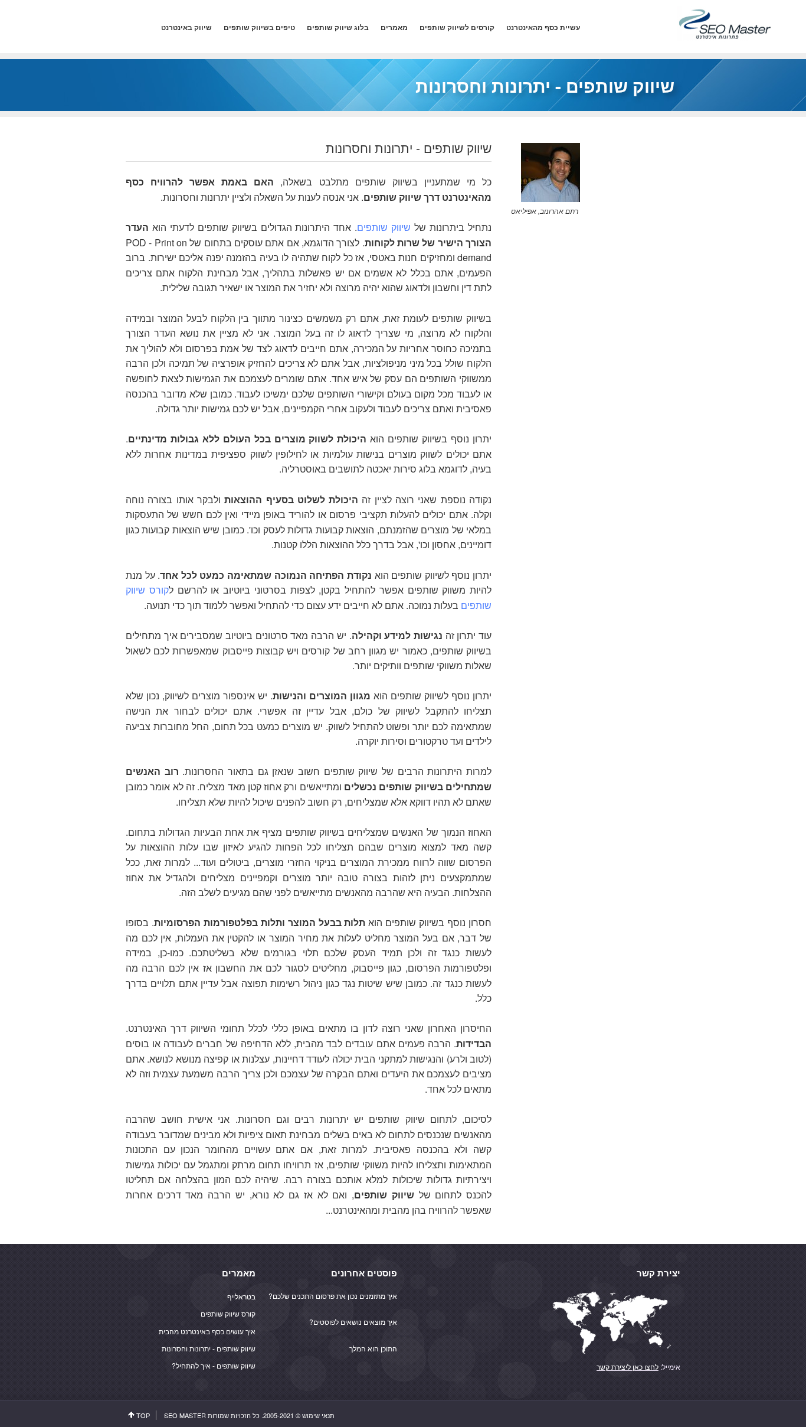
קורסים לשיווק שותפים (457, 28)
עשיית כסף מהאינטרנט (543, 28)
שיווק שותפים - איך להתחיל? (213, 1365)
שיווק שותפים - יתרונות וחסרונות (208, 1348)
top (143, 1415)
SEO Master (185, 1415)
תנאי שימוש (318, 1415)
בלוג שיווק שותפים (338, 28)
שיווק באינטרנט (186, 28)
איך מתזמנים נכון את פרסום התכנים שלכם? (332, 1296)
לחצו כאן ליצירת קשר (627, 1366)
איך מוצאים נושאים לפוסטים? (353, 1322)
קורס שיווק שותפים (228, 1313)
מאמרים (394, 28)
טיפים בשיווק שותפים (259, 28)
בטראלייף (241, 1296)
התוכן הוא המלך (373, 1348)
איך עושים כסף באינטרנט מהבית (207, 1331)
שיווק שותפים (384, 227)
